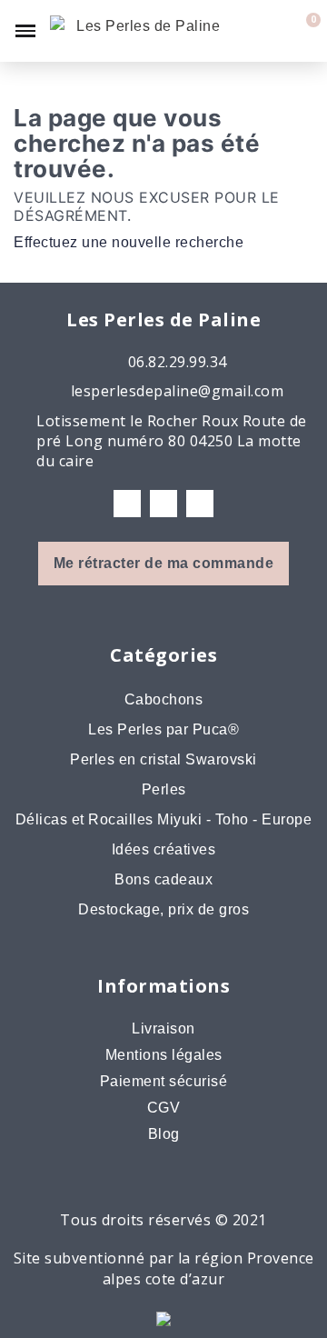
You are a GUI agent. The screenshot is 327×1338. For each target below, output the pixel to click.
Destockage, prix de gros (163, 909)
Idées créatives (164, 849)
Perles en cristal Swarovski (163, 759)
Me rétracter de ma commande (164, 563)
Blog (164, 1134)
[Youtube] (199, 503)
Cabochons (163, 699)
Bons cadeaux (163, 879)
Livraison (163, 1028)
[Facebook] (127, 503)
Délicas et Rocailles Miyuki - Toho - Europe (163, 819)
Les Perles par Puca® (163, 729)
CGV (164, 1107)
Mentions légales (164, 1055)
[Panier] (302, 31)
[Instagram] (163, 503)
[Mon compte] (273, 31)
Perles (164, 789)
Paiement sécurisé (164, 1081)
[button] (242, 31)
